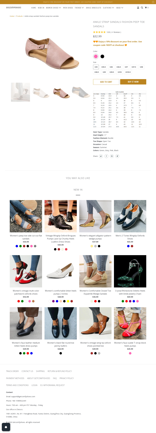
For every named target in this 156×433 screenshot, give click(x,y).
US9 (104, 72)
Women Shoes (52, 8)
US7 (126, 67)
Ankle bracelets (93, 8)
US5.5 (103, 67)
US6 (111, 67)
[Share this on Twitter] (100, 156)
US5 (96, 67)
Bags (118, 8)
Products (19, 16)
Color (95, 51)
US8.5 (96, 72)
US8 (141, 67)
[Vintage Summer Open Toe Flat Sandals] (50, 49)
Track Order (12, 371)
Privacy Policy (67, 378)
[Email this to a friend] (117, 156)
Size (94, 62)
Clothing (107, 8)
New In (41, 8)
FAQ (55, 378)
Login (34, 385)
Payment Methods (15, 378)
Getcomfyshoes (13, 7)
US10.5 (128, 72)
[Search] (142, 7)
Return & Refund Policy (60, 371)
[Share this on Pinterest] (111, 156)
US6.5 (119, 67)
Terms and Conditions (17, 385)
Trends (78, 8)
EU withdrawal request (52, 385)
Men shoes (68, 8)
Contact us (27, 371)
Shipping (40, 371)
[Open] (6, 427)
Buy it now (133, 81)
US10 (120, 72)
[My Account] (138, 7)
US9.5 (112, 72)
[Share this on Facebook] (106, 156)
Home (33, 8)
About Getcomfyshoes (38, 378)
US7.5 (134, 67)
